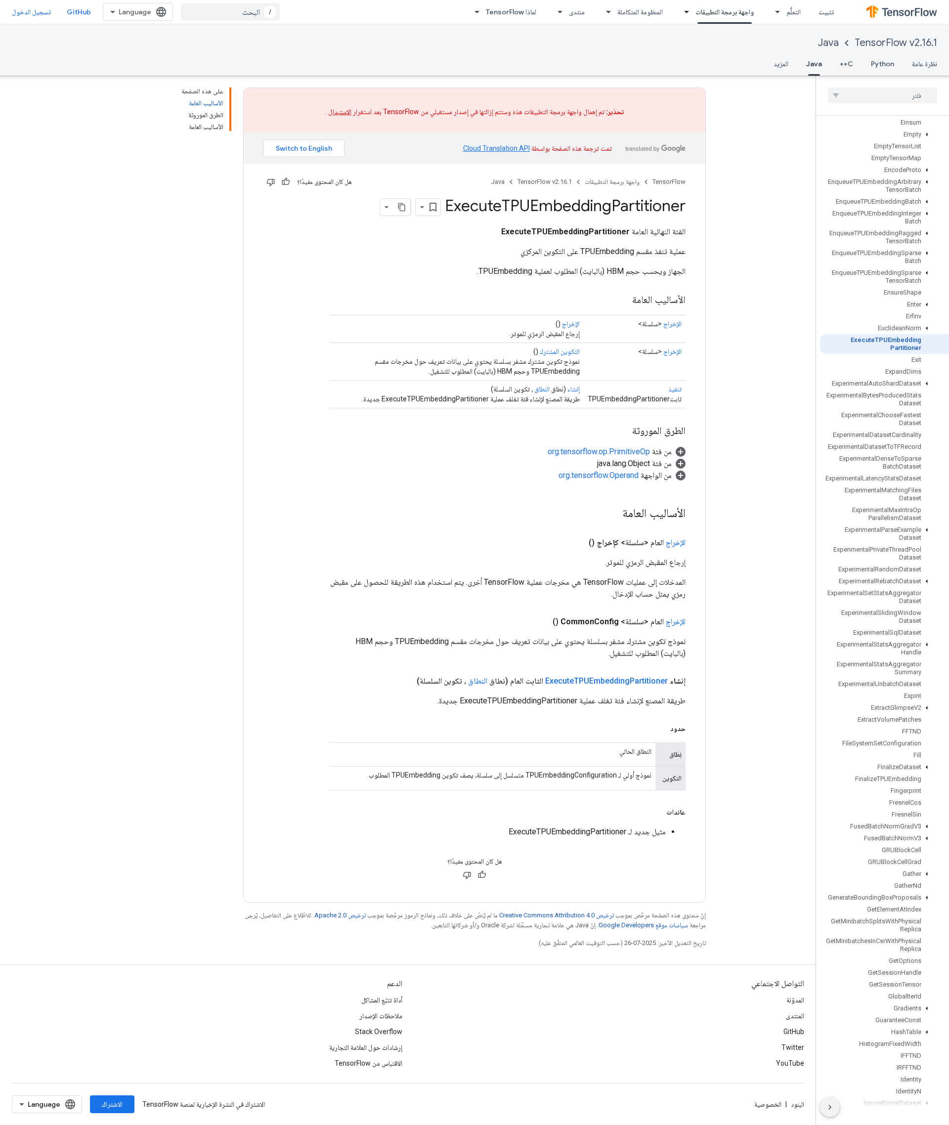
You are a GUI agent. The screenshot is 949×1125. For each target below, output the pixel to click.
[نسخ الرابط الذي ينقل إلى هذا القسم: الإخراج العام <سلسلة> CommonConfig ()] (541, 622)
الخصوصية (767, 1104)
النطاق (542, 389)
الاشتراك (112, 1104)
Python (882, 63)
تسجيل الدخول (31, 12)
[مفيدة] (285, 181)
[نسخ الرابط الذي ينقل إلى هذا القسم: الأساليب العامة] (622, 300)
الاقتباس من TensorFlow (368, 1063)
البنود (797, 1104)
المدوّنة (795, 1000)
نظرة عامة (924, 63)
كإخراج (571, 324)
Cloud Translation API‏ (496, 148)
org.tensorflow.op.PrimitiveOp (599, 451)
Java (828, 43)
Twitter (792, 1047)
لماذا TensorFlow (511, 11)
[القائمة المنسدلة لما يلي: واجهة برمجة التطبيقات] (683, 12)
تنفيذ (675, 389)
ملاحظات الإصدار (380, 1016)
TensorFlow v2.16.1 (896, 43)
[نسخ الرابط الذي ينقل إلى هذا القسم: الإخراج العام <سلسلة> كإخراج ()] (577, 543)
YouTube (790, 1063)
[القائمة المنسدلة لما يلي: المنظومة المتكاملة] (605, 12)
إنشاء (573, 389)
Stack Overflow (378, 1032)
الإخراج (672, 324)
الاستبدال (339, 112)
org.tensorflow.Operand (599, 475)
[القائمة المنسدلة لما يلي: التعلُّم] (774, 12)
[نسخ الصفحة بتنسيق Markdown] (402, 207)
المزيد (781, 63)
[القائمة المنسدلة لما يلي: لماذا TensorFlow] (474, 12)
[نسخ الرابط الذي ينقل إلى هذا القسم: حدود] (660, 729)
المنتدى (795, 1016)
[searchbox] (882, 95)
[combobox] (230, 12)
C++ (846, 63)
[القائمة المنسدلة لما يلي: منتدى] (557, 12)
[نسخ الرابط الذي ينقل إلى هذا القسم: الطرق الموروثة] (622, 431)
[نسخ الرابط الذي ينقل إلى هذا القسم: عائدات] (656, 812)
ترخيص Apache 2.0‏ (340, 915)
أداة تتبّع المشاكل (381, 1000)
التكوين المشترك (560, 351)
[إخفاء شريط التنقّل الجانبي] (830, 1107)
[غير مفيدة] (270, 181)
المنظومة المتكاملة (640, 11)
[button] (884, 134)
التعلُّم (793, 11)
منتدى (577, 11)
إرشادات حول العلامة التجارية (365, 1047)
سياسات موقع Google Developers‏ (643, 925)
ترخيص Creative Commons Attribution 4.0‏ (556, 915)
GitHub (79, 11)
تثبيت (826, 11)
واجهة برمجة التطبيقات (724, 11)
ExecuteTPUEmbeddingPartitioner (606, 681)
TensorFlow (669, 181)
